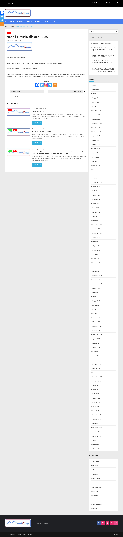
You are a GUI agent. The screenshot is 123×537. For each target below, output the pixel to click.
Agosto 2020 (96, 389)
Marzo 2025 (95, 157)
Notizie (11, 21)
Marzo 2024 (95, 208)
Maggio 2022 (96, 301)
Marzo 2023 (95, 258)
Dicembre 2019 (96, 423)
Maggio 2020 (96, 402)
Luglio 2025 (95, 140)
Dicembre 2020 (96, 372)
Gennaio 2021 (96, 368)
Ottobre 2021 (96, 330)
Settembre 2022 (97, 284)
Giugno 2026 (96, 93)
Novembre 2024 (97, 174)
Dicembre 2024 (96, 170)
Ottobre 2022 (96, 279)
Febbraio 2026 (96, 110)
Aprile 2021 (95, 356)
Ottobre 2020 (96, 381)
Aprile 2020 (95, 406)
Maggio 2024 (96, 199)
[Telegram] (50, 85)
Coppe (36, 21)
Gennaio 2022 (96, 318)
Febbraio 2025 (96, 161)
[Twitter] (42, 85)
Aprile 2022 (95, 305)
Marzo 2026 (95, 106)
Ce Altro (46, 21)
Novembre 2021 (97, 326)
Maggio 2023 (96, 250)
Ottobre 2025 (96, 127)
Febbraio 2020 (96, 415)
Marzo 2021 (95, 360)
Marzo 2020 (95, 411)
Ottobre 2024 (96, 178)
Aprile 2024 (95, 203)
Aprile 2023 (95, 254)
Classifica (95, 474)
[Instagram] (46, 85)
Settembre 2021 (97, 334)
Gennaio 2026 (96, 115)
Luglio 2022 (95, 292)
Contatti (10, 3)
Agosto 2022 (96, 288)
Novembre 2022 (97, 275)
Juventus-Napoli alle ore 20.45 (41, 131)
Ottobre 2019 (96, 432)
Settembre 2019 (97, 436)
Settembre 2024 (97, 182)
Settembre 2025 (97, 131)
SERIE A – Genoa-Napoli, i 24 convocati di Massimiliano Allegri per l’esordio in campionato (104, 62)
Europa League (97, 487)
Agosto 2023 (96, 237)
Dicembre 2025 (96, 119)
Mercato (20, 21)
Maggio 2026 (96, 98)
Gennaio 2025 (96, 165)
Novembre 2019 (97, 427)
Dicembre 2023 (96, 220)
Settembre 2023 (97, 233)
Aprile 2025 (95, 153)
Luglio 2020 (95, 394)
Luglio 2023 (95, 241)
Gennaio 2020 (96, 419)
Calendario (95, 461)
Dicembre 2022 (96, 271)
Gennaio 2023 (96, 267)
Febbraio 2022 (96, 313)
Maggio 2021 (96, 351)
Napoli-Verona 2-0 (38, 111)
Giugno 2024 (96, 195)
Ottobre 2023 (96, 229)
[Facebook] (37, 85)
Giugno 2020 (96, 398)
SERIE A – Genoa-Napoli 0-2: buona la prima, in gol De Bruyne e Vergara (103, 55)
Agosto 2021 (96, 339)
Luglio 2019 (95, 444)
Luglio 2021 (95, 343)
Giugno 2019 (96, 449)
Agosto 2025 (96, 136)
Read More (37, 122)
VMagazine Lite (27, 534)
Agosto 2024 (96, 186)
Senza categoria (97, 504)
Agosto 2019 (96, 440)
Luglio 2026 (95, 89)
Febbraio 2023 (96, 263)
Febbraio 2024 (96, 212)
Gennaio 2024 (96, 216)
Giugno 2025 (96, 144)
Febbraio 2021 (96, 364)
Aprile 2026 (95, 102)
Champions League (98, 470)
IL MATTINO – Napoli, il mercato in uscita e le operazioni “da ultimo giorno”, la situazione (104, 49)
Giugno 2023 (96, 246)
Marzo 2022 (95, 309)
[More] (55, 85)
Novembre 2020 (97, 377)
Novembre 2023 (97, 225)
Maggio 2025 (96, 148)
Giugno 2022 (96, 296)
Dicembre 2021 (96, 322)
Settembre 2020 (97, 385)
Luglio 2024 (95, 191)
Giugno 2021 (96, 347)
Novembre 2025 (97, 123)
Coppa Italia (96, 478)
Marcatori (95, 491)
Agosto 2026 (96, 85)
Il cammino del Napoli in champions (102, 43)
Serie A (28, 21)
